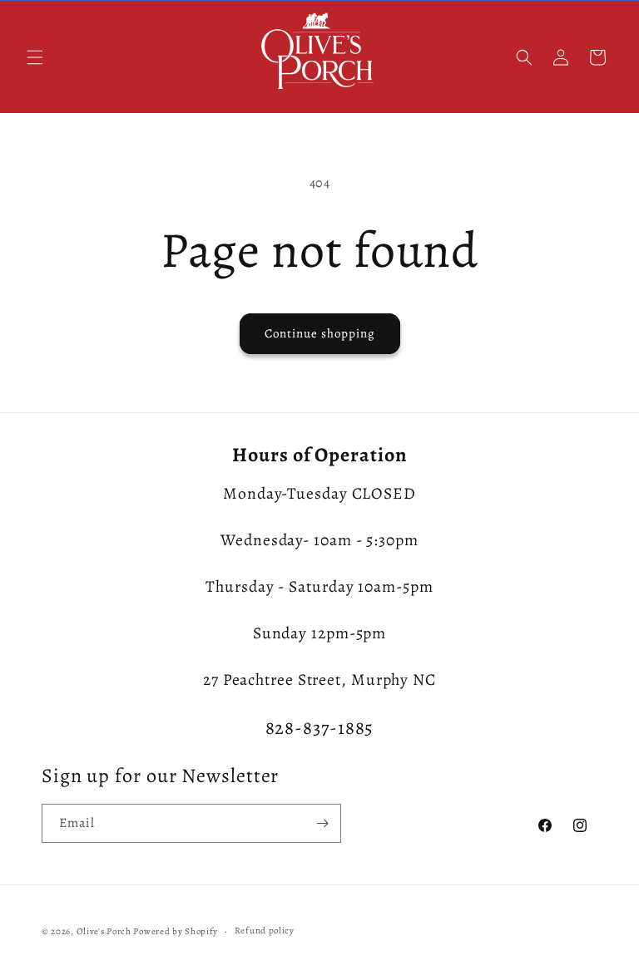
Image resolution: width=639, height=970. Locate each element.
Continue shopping (320, 333)
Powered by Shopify (175, 931)
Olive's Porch (104, 931)
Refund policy (265, 930)
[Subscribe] (322, 823)
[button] (35, 57)
